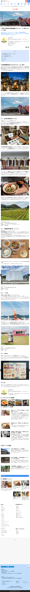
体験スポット (3, 510)
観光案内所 (17, 581)
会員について (18, 582)
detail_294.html (4, 402)
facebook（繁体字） (4, 532)
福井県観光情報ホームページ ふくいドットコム (5, 1)
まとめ (4, 60)
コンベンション (18, 509)
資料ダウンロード (18, 513)
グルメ (2, 513)
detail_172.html (17, 495)
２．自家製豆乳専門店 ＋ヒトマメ (7, 56)
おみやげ (2, 514)
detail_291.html (25, 495)
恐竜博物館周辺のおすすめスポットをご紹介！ (9, 53)
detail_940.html (15, 460)
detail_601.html (15, 425)
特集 (2, 506)
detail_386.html (18, 402)
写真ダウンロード (18, 514)
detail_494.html (11, 402)
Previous (1, 135)
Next (29, 135)
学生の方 (17, 510)
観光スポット (3, 509)
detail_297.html (15, 451)
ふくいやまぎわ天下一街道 (5, 525)
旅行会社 (17, 506)
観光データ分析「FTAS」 (19, 517)
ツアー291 (2, 522)
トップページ (2, 6)
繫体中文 (17, 532)
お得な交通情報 (26, 1)
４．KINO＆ (4, 59)
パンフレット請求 (4, 566)
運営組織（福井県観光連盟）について (7, 581)
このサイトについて (25, 582)
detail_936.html (15, 468)
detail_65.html (15, 414)
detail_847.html (15, 436)
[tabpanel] (15, 135)
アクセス (2, 517)
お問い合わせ (11, 566)
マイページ (3, 518)
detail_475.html (25, 402)
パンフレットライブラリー (5, 521)
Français (17, 533)
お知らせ (3, 582)
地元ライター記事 (7, 6)
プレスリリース (25, 581)
